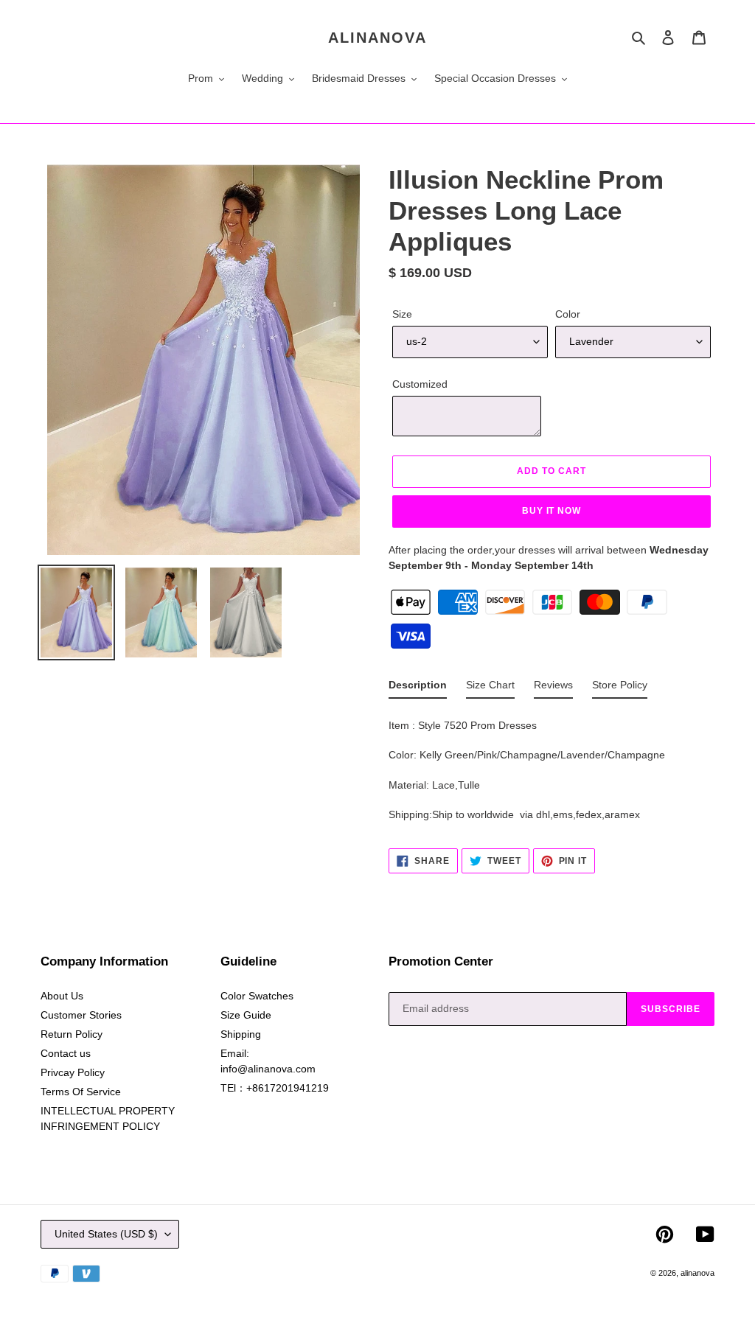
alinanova (377, 37)
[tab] (418, 688)
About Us (62, 996)
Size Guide (245, 1015)
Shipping (240, 1034)
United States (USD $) (106, 1234)
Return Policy (71, 1034)
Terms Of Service (81, 1091)
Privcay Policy (73, 1072)
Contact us (66, 1053)
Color (567, 314)
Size (402, 314)
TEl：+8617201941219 (274, 1088)
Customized (420, 384)
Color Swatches (256, 996)
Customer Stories (81, 1015)
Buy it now (552, 511)
